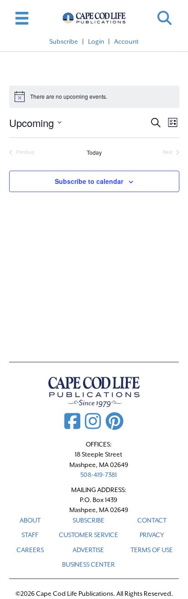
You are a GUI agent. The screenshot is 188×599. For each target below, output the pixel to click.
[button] (164, 18)
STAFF (29, 534)
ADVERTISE (88, 549)
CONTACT (152, 520)
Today (94, 152)
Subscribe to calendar (89, 181)
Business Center (88, 564)
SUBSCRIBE (88, 520)
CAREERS (30, 549)
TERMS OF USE (152, 549)
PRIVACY (152, 534)
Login (96, 41)
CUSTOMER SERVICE (88, 534)
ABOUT (30, 520)
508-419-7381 (98, 474)
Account (126, 41)
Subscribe (63, 41)
